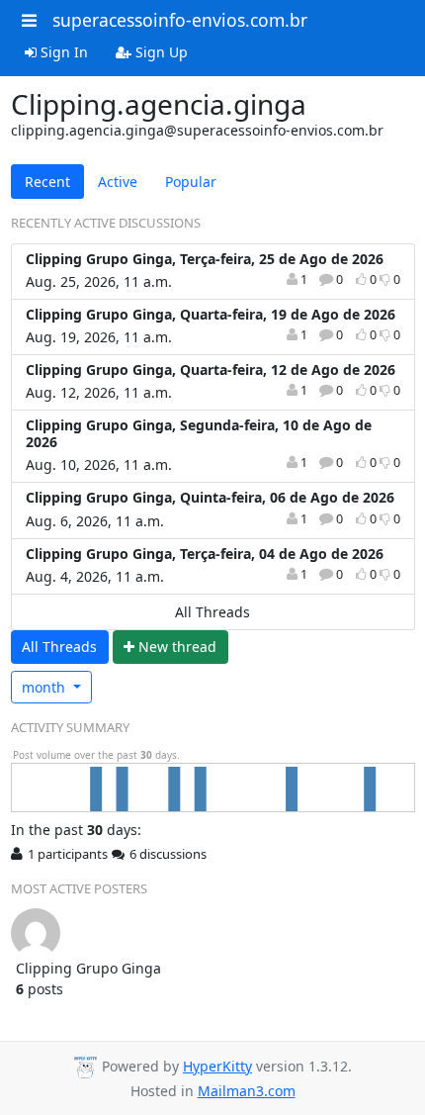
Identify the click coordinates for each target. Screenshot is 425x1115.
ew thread (177, 646)
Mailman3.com (247, 1090)
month (45, 687)
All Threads (212, 612)
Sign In (62, 52)
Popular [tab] (190, 181)
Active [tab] (117, 181)
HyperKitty (217, 1066)
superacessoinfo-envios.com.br (179, 20)
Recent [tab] (47, 181)
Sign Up (159, 52)
